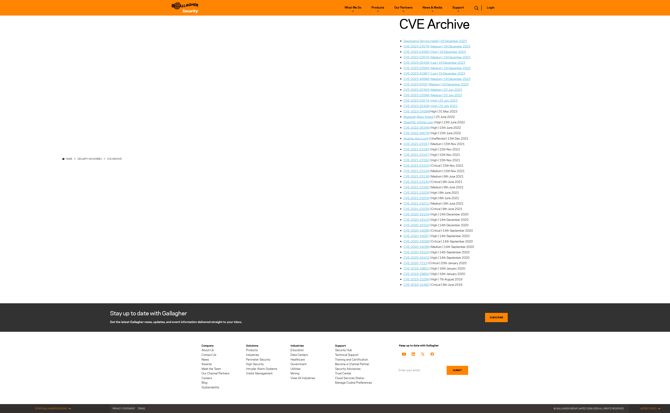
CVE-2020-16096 (416, 231)
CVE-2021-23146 (416, 171)
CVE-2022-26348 (416, 128)
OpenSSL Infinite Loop (418, 122)
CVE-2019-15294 (416, 279)
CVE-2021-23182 (416, 187)
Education (297, 350)
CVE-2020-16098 (416, 241)
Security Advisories (89, 158)
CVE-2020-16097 (416, 236)
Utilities (295, 369)
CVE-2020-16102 (416, 225)
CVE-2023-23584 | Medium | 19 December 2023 (437, 68)
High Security (255, 364)
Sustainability (210, 387)
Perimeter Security (258, 360)
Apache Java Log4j (416, 138)
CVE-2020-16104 (416, 214)
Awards (207, 364)
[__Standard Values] (404, 354)
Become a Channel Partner (352, 364)
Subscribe (496, 317)
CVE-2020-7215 (415, 263)
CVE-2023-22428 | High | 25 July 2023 (430, 106)
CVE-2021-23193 (416, 149)
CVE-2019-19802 (416, 274)
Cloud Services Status (349, 378)
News (205, 360)
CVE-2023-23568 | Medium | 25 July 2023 (433, 95)
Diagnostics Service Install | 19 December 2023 (435, 41)
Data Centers (299, 355)
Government (299, 364)
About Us (208, 350)
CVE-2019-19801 (416, 268)
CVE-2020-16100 (416, 252)
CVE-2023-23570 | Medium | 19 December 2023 (437, 57)
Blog (204, 383)
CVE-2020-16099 (416, 247)
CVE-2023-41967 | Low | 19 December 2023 (434, 73)
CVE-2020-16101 (416, 258)
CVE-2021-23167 (416, 155)
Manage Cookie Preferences (353, 383)
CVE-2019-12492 (416, 285)
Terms (141, 408)
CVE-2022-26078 (416, 133)
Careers (207, 378)
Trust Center (343, 373)
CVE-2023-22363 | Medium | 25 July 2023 (433, 90)
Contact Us (209, 355)
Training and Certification (351, 360)
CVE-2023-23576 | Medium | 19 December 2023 (437, 46)
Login (490, 7)
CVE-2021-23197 (416, 144)
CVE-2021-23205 (416, 198)
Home (69, 158)
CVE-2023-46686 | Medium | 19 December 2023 (437, 79)
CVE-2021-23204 (416, 193)
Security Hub (343, 350)
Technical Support (347, 355)
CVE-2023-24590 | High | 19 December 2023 (435, 52)
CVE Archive (114, 158)
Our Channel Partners (215, 373)
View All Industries (303, 378)
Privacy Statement (124, 408)
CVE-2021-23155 (416, 166)
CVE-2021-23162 (416, 160)
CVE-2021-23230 (416, 209)
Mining (295, 373)
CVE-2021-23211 (416, 203)
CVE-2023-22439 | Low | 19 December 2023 (434, 63)
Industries (252, 355)
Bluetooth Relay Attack (419, 117)
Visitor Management (259, 373)
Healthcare (298, 360)
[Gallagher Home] (185, 8)
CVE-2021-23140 (416, 182)
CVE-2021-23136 (416, 176)
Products (252, 350)
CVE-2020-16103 (416, 220)
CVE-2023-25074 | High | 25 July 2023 (430, 101)
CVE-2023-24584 (416, 111)
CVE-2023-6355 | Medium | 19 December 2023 (436, 84)
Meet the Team (211, 369)
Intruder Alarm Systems (261, 369)
